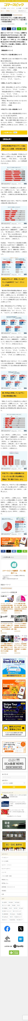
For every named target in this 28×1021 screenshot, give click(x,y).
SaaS (22, 908)
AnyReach (6, 916)
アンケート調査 (7, 905)
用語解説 (4, 890)
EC (11, 908)
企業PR (5, 902)
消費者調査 (6, 914)
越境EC (20, 914)
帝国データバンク (7, 911)
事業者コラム (5, 879)
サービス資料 (18, 8)
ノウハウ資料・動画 (7, 875)
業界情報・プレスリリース (6, 14)
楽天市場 (13, 919)
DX (12, 916)
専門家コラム (5, 883)
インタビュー (5, 857)
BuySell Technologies (7, 588)
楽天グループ (19, 916)
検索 (14, 787)
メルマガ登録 (3, 8)
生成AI (11, 902)
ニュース (4, 872)
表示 (15, 132)
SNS (16, 908)
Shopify (17, 902)
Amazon (13, 914)
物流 (14, 905)
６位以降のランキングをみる (14, 816)
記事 (3, 894)
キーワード (5, 774)
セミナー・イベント (11, 8)
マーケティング (17, 911)
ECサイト (6, 919)
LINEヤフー (20, 919)
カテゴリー (5, 780)
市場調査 (5, 908)
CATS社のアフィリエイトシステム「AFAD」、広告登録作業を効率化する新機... (17, 804)
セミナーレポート (6, 868)
